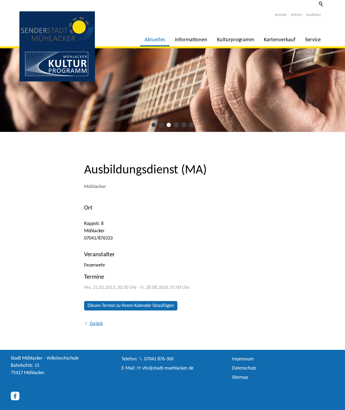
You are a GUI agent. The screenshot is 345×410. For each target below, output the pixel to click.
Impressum (243, 359)
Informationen (191, 40)
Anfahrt (296, 15)
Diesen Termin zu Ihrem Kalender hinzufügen (131, 305)
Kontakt (281, 15)
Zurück (96, 323)
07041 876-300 (159, 359)
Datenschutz (244, 368)
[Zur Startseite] (57, 29)
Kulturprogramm (235, 40)
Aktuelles (154, 40)
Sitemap (240, 377)
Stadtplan (313, 15)
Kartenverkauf (279, 40)
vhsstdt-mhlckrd (166, 368)
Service (313, 40)
